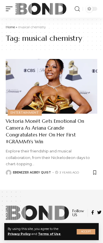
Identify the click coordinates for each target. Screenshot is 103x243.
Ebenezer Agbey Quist (32, 172)
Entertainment (25, 113)
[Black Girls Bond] (40, 9)
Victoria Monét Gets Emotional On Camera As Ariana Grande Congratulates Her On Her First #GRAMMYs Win (45, 131)
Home (10, 27)
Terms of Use (49, 234)
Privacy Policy (19, 234)
